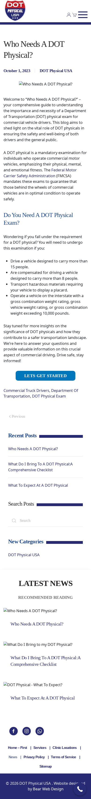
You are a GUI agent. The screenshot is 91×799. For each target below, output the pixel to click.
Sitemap (45, 766)
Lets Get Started (45, 375)
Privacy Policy (34, 757)
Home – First (17, 748)
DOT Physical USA (56, 70)
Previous (18, 416)
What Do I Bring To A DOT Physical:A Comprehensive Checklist (40, 466)
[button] (83, 14)
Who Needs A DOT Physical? (33, 448)
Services (39, 748)
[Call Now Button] (80, 789)
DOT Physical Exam (49, 396)
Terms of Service (63, 757)
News (13, 757)
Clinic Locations (64, 748)
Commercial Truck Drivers (26, 390)
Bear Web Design (48, 789)
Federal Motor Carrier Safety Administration (40, 172)
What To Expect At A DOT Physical (38, 485)
